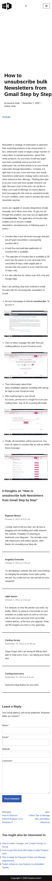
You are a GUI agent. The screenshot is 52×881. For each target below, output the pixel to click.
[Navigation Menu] (46, 5)
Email (5, 737)
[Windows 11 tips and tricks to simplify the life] (7, 6)
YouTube (6, 117)
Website (6, 749)
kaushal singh (13, 103)
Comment (7, 761)
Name (5, 725)
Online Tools (10, 106)
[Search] (26, 6)
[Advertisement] (26, 45)
